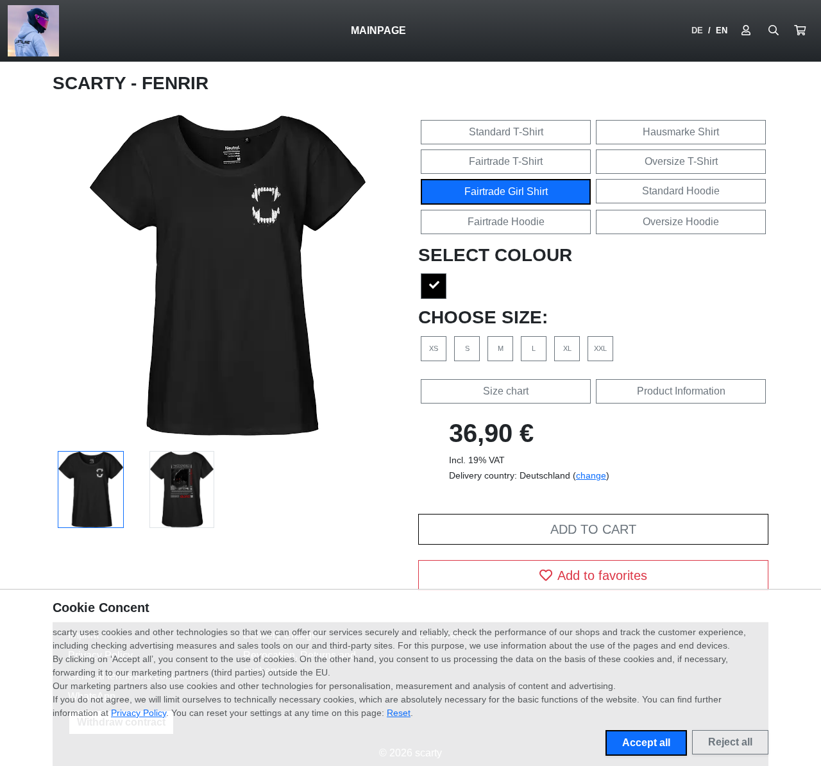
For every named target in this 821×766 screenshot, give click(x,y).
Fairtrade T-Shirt (506, 161)
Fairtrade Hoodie (506, 221)
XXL (600, 348)
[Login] (746, 30)
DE (697, 30)
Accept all (646, 742)
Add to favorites (602, 575)
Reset (398, 713)
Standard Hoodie (681, 190)
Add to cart (593, 529)
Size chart (506, 391)
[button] (799, 30)
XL (567, 348)
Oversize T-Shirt (681, 161)
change (591, 475)
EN (721, 30)
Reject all (730, 741)
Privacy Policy (138, 713)
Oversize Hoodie (681, 221)
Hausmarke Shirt (681, 131)
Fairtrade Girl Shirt (506, 191)
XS (433, 348)
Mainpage (378, 30)
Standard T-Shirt (506, 131)
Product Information (681, 391)
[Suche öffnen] (773, 30)
